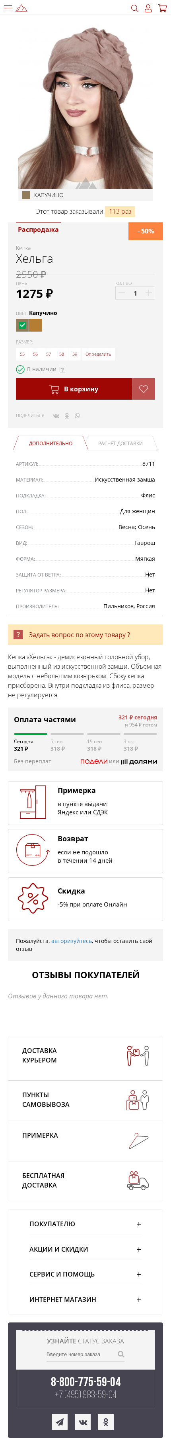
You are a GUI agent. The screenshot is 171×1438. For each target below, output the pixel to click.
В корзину (80, 389)
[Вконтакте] (56, 415)
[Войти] (148, 8)
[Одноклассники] (67, 415)
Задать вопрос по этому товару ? (79, 634)
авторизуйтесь (71, 941)
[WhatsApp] (77, 415)
